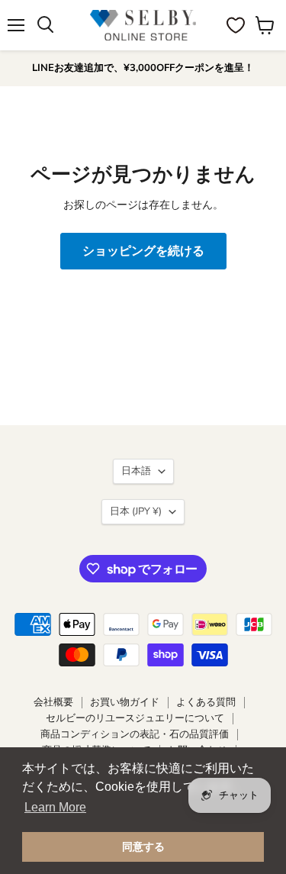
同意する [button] (143, 846)
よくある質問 (206, 702)
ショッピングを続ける (143, 251)
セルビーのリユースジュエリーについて (135, 718)
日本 (136, 511)
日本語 (136, 471)
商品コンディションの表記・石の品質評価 (134, 734)
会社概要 (53, 702)
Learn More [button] (55, 807)
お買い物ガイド (124, 702)
